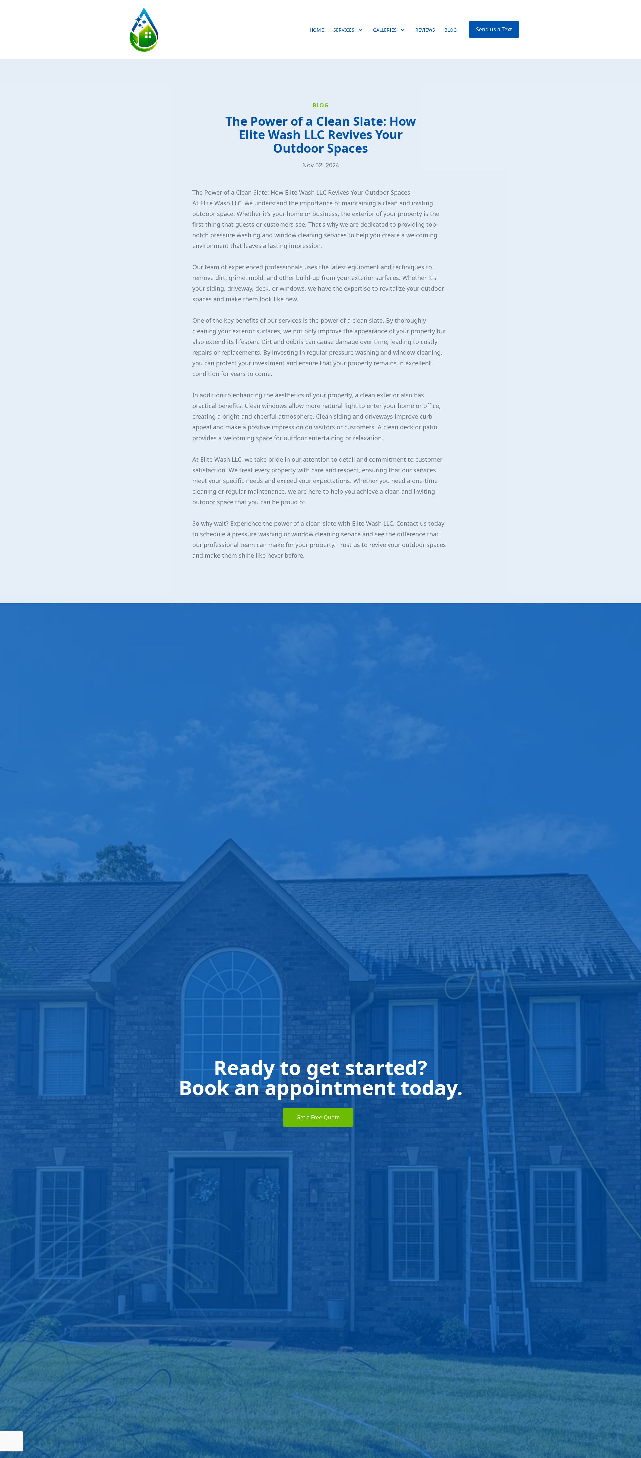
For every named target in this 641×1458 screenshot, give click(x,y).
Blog (450, 30)
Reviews (425, 30)
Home (317, 30)
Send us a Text (494, 29)
